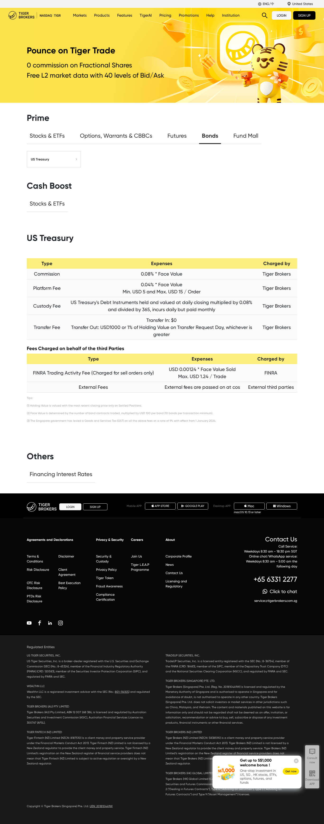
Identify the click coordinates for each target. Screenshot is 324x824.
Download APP (312, 782)
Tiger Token (105, 578)
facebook (39, 623)
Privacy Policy (106, 569)
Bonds (210, 135)
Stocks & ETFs (47, 135)
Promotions (189, 15)
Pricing (165, 15)
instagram (60, 623)
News (170, 564)
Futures (177, 135)
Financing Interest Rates (61, 474)
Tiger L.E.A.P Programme (140, 567)
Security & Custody (103, 558)
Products (102, 15)
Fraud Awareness (109, 586)
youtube (29, 623)
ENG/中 (268, 4)
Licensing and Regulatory (176, 583)
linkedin (50, 623)
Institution (231, 15)
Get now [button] (290, 771)
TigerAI (146, 15)
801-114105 (122, 691)
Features (124, 15)
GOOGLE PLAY (194, 506)
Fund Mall (245, 135)
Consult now (312, 760)
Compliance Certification (105, 597)
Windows (284, 506)
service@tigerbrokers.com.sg (275, 601)
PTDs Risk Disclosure (34, 598)
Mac (251, 506)
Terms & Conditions (35, 558)
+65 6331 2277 (275, 579)
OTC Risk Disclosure (34, 585)
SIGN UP (304, 15)
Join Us (136, 556)
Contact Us (174, 573)
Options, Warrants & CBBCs (116, 135)
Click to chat (283, 591)
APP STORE (162, 506)
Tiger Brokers (35, 15)
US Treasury (40, 159)
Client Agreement (66, 572)
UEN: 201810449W (101, 806)
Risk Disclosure (38, 569)
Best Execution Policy (69, 585)
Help (210, 15)
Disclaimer (66, 556)
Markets (80, 15)
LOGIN (281, 15)
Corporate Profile (179, 556)
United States (302, 4)
